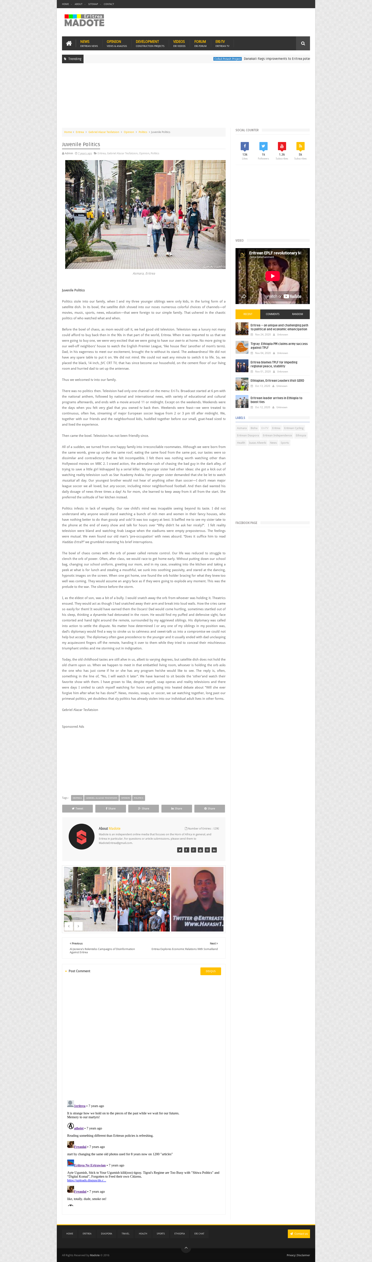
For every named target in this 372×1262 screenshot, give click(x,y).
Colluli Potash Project (181, 58)
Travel (125, 1233)
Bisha (254, 428)
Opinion (117, 43)
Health (241, 442)
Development (150, 43)
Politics (143, 132)
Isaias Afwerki (257, 442)
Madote (95, 1255)
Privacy (291, 1255)
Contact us (301, 1233)
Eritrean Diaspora (248, 435)
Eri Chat (199, 1233)
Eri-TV (222, 43)
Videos (179, 43)
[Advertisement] (186, 98)
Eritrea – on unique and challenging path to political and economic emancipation (279, 327)
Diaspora (106, 1233)
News (89, 43)
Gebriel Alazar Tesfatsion (103, 132)
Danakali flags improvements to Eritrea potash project (237, 59)
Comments (272, 314)
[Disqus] (143, 1037)
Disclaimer (303, 1255)
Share (112, 808)
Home (65, 4)
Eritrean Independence (277, 435)
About (78, 4)
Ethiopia (301, 435)
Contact (109, 4)
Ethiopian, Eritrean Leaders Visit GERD (277, 381)
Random (297, 314)
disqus (211, 971)
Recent (247, 314)
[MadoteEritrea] (179, 850)
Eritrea (289, 58)
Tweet (79, 808)
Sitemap (93, 4)
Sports (285, 442)
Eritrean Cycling (294, 428)
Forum (200, 43)
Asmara (242, 428)
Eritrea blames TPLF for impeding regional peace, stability (274, 364)
